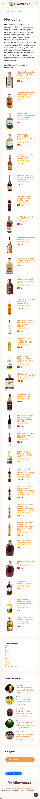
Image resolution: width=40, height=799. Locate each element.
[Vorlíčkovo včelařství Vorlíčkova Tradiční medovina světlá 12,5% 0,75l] (9, 327)
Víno (7, 660)
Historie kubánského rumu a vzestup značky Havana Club (24, 736)
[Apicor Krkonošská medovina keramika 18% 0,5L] (9, 287)
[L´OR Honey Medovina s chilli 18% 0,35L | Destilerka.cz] (9, 204)
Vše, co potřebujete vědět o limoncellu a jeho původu (24, 701)
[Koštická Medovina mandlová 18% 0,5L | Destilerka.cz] (9, 183)
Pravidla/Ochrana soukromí (26, 789)
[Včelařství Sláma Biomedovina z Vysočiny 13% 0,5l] (9, 344)
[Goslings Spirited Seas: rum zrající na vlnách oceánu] (9, 712)
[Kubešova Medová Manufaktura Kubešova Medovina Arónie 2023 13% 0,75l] (9, 475)
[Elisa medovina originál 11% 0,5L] (9, 403)
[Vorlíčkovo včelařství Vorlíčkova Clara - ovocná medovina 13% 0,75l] (9, 422)
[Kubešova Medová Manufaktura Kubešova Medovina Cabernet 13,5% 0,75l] (9, 493)
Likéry (7, 652)
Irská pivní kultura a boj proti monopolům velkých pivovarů (25, 725)
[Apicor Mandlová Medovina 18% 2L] (9, 548)
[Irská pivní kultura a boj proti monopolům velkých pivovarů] (9, 723)
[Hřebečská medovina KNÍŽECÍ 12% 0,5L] (9, 245)
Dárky (7, 645)
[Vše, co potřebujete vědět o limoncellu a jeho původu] (9, 700)
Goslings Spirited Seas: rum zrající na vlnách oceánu (24, 713)
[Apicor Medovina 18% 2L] (9, 569)
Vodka (7, 662)
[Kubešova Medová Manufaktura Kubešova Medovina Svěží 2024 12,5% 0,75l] (9, 511)
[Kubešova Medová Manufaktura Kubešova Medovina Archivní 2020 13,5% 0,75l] (9, 529)
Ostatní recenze (11, 667)
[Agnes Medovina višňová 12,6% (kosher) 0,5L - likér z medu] (9, 142)
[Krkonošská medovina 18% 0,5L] (9, 588)
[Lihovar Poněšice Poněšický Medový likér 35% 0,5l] (9, 624)
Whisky (7, 664)
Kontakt (7, 789)
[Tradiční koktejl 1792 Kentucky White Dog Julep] (9, 688)
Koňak (7, 650)
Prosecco (8, 656)
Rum (6, 658)
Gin (6, 647)
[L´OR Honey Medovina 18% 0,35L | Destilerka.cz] (9, 308)
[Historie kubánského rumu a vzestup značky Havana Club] (9, 735)
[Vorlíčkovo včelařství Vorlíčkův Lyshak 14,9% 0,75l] (9, 439)
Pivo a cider (9, 654)
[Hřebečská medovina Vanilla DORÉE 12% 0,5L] (9, 101)
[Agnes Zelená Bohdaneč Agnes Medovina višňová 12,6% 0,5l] (9, 606)
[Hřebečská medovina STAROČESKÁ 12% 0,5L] (9, 266)
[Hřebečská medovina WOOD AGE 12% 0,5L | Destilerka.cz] (9, 80)
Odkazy (13, 789)
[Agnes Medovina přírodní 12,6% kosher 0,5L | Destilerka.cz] (9, 121)
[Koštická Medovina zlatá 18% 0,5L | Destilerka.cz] (9, 163)
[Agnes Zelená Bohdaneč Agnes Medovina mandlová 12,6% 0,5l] (9, 457)
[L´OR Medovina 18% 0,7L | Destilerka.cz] (9, 225)
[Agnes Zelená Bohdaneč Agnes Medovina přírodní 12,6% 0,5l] (9, 362)
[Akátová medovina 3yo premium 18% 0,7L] (9, 382)
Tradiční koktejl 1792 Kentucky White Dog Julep (24, 690)
